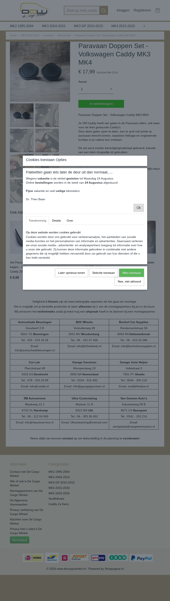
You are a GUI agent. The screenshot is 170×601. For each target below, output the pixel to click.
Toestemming (37, 220)
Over (70, 220)
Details (56, 220)
